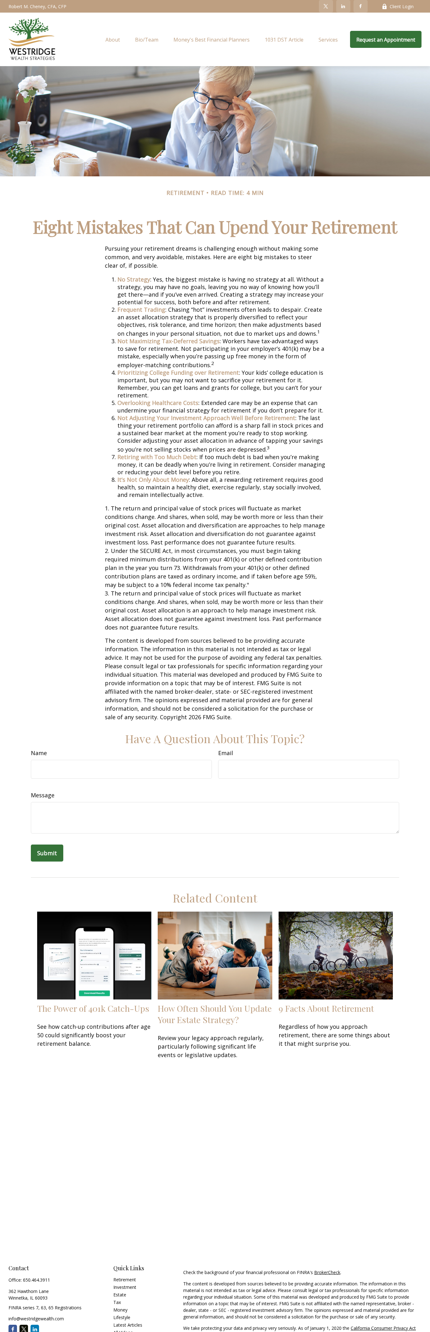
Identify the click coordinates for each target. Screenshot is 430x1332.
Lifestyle (121, 1317)
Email (225, 753)
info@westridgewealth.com (36, 1319)
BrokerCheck (327, 1272)
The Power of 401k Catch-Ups (93, 1008)
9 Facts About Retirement (326, 1008)
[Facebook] (361, 6)
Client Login (402, 6)
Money (120, 1310)
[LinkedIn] (343, 6)
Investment (124, 1287)
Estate (119, 1295)
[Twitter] (326, 6)
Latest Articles (127, 1325)
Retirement (124, 1280)
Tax (117, 1302)
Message (42, 795)
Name (39, 753)
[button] (113, 39)
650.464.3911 (36, 1280)
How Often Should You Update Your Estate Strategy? (215, 1014)
